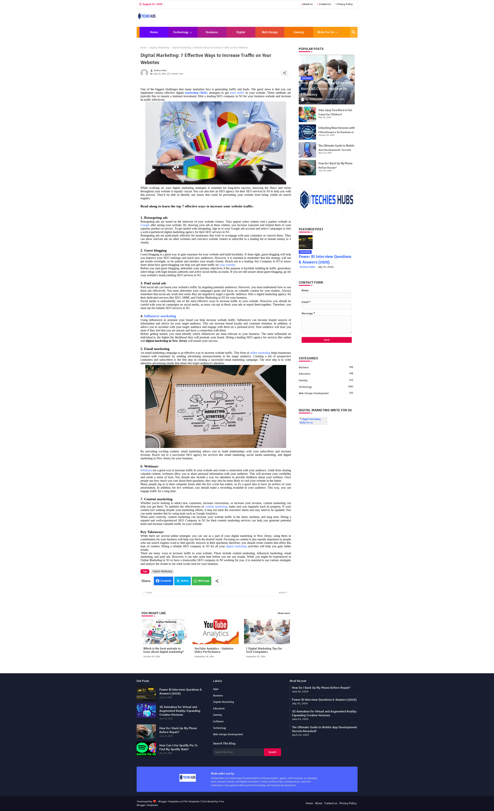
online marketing (260, 352)
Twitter (185, 580)
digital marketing (236, 546)
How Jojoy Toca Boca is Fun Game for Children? (335, 112)
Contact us (324, 4)
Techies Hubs (307, 267)
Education (326, 373)
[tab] (154, 32)
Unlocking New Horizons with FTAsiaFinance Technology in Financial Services (336, 132)
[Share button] (217, 581)
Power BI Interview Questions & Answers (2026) (180, 691)
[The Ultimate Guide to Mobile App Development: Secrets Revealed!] (307, 150)
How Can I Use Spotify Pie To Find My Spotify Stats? (178, 747)
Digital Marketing (238, 34)
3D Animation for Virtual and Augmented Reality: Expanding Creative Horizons (179, 711)
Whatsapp (203, 580)
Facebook (165, 580)
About (318, 803)
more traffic (237, 92)
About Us (307, 4)
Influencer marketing (160, 316)
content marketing (216, 506)
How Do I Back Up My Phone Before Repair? (335, 166)
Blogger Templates (169, 801)
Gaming (299, 32)
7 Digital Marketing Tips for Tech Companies (264, 650)
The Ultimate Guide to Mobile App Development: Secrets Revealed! (336, 150)
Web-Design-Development (326, 393)
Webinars (146, 470)
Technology (181, 32)
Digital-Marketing (159, 47)
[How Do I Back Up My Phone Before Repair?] (307, 167)
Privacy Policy (345, 4)
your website (227, 264)
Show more (283, 613)
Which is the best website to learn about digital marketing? (163, 650)
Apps (216, 689)
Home (154, 32)
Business (212, 32)
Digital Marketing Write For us (310, 421)
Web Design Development (270, 34)
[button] (354, 32)
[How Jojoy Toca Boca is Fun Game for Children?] (307, 114)
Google (145, 225)
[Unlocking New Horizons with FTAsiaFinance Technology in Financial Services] (307, 132)
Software (218, 721)
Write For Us (325, 32)
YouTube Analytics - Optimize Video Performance (214, 650)
